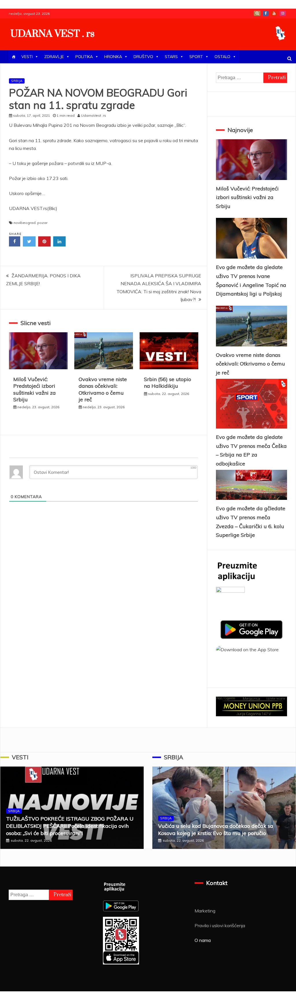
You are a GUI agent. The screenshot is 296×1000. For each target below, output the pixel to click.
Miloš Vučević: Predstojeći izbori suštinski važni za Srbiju (34, 389)
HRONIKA (113, 56)
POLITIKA (84, 56)
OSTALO (222, 56)
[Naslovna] (13, 56)
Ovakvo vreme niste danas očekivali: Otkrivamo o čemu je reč (103, 389)
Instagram (283, 13)
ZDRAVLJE (54, 56)
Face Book (266, 13)
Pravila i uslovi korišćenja (220, 925)
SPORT (196, 56)
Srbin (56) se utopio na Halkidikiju (167, 382)
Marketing (205, 911)
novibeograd (25, 222)
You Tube (274, 13)
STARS (171, 56)
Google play (257, 13)
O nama (203, 940)
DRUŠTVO (143, 56)
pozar (42, 222)
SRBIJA (17, 81)
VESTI (27, 56)
